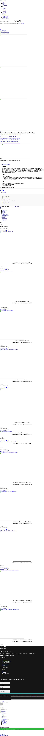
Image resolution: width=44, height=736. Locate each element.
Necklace (4, 12)
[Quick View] (8, 230)
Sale (2, 224)
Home (4, 8)
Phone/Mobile (2, 689)
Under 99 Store (4, 210)
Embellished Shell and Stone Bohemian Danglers (22, 379)
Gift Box (3, 217)
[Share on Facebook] (1, 190)
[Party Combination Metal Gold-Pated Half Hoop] (22, 441)
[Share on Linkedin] (2, 190)
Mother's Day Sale (18, 206)
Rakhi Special (5, 16)
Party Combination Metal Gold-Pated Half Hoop (22, 443)
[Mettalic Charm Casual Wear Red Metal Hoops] (22, 545)
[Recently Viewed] (3, 701)
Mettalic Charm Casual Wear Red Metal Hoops (22, 561)
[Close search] (1, 706)
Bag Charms (5, 17)
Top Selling (4, 216)
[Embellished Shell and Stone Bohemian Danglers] (22, 364)
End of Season (4, 219)
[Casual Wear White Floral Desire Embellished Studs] (22, 624)
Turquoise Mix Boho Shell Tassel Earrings (22, 262)
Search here (2, 21)
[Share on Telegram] (3, 190)
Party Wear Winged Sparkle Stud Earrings (22, 422)
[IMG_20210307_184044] (4, 32)
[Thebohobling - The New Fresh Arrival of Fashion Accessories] (3, 0)
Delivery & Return (6, 164)
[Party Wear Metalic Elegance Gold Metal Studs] (22, 506)
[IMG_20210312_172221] (13, 130)
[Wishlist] (1, 131)
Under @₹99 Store (6, 18)
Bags (4, 13)
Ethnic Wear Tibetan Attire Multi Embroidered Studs (22, 600)
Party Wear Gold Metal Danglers (22, 432)
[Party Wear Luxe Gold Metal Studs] (22, 285)
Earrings (4, 9)
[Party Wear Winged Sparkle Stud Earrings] (22, 404)
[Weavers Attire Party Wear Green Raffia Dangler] (22, 467)
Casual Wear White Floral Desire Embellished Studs (22, 639)
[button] (2, 230)
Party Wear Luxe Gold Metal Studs (22, 301)
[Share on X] (0, 190)
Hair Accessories (5, 214)
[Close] (0, 207)
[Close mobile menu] (0, 710)
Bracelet (4, 11)
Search (17, 21)
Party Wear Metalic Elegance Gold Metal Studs (22, 521)
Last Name (2, 685)
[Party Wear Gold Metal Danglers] (22, 431)
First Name (2, 681)
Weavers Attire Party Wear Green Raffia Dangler (22, 482)
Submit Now (22, 693)
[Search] (2, 6)
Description (4, 192)
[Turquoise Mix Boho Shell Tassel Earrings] (22, 246)
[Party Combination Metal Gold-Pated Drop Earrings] (1, 139)
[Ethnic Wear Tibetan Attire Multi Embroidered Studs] (22, 584)
